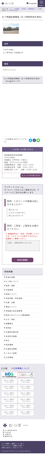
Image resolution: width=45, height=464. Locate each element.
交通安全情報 (11, 349)
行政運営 (9, 290)
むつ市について (12, 281)
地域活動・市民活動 (14, 298)
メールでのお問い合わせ (32, 175)
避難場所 (9, 323)
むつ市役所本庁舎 (11, 430)
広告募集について (21, 368)
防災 (7, 340)
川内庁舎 (8, 432)
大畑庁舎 (8, 434)
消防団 (8, 328)
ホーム (11, 9)
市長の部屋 (10, 277)
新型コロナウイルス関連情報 (18, 315)
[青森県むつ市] (7, 3)
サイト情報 (5, 444)
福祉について (11, 306)
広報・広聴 (10, 302)
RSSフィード (17, 448)
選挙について (11, 294)
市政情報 (17, 9)
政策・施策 (10, 285)
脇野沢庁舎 (8, 436)
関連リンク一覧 (17, 444)
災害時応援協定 (12, 332)
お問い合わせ (6, 448)
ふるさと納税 (11, 353)
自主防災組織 (11, 336)
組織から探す (17, 446)
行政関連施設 (31, 9)
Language (33, 3)
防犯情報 (9, 344)
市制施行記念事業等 (14, 311)
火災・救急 (10, 319)
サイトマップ (6, 446)
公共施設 (23, 9)
